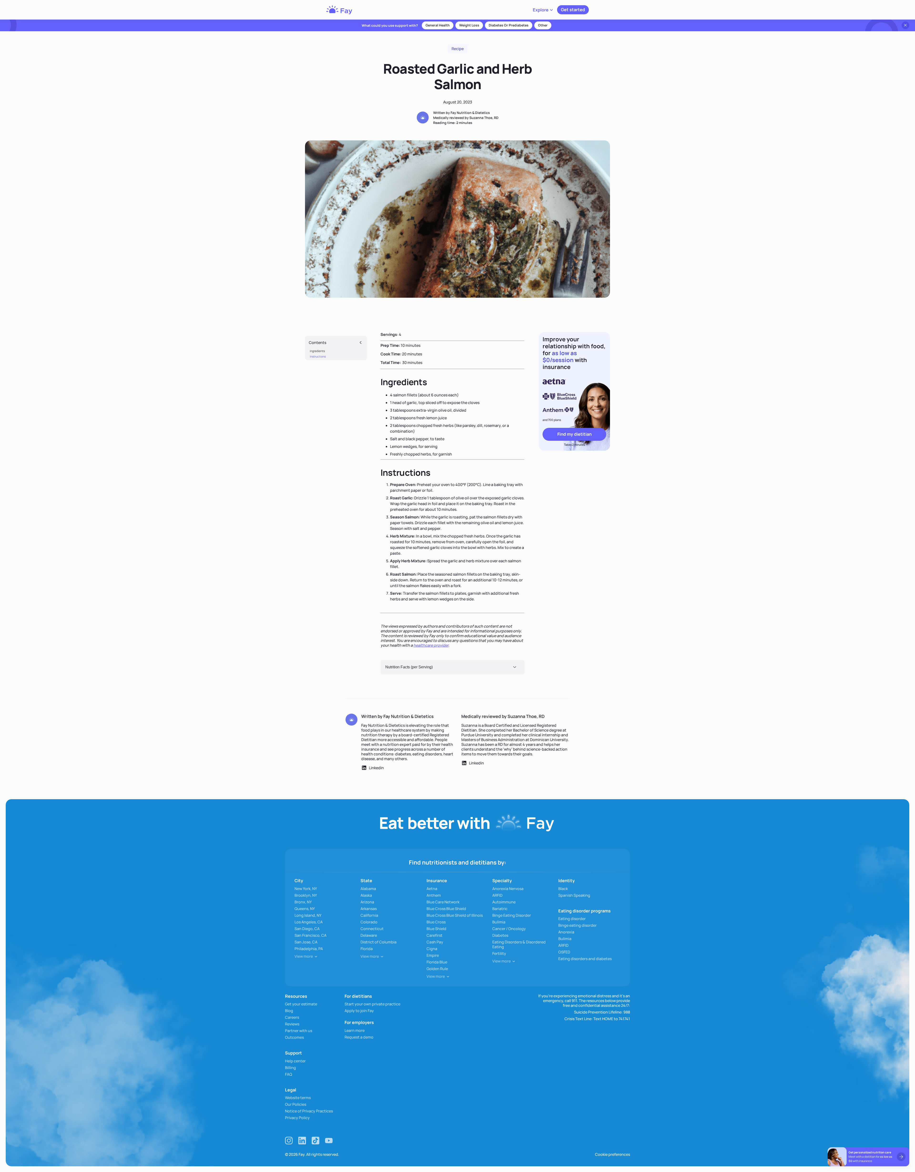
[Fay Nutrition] (339, 9)
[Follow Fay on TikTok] (315, 1140)
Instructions (318, 356)
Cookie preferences (612, 1154)
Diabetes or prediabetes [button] (509, 25)
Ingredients (317, 351)
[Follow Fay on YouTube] (329, 1140)
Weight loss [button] (469, 25)
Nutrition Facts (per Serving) (409, 667)
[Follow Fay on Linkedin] (302, 1140)
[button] (543, 9)
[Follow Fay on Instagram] (289, 1140)
